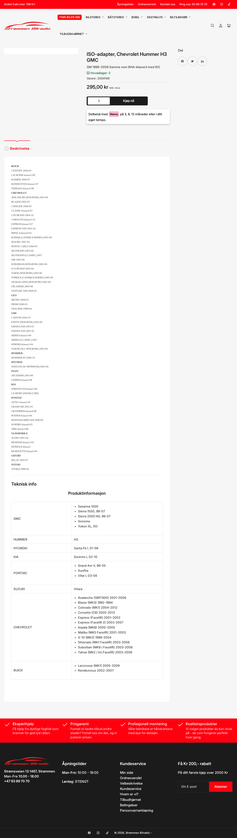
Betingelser (129, 805)
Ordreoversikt (147, 4)
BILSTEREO (93, 17)
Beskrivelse (19, 148)
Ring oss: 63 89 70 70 (193, 4)
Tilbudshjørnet (72, 34)
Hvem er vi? (129, 794)
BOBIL (135, 17)
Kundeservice (130, 789)
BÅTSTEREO (116, 17)
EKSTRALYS (155, 17)
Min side (126, 772)
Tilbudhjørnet (130, 800)
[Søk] (212, 26)
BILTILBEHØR (178, 17)
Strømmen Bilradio (138, 832)
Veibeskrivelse (131, 783)
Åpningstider (125, 4)
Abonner (220, 786)
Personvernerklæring (136, 810)
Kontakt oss (167, 4)
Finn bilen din (69, 17)
